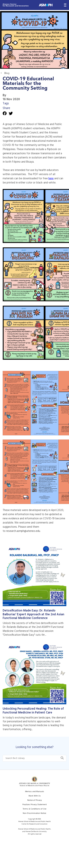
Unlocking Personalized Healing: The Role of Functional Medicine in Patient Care (33, 710)
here (51, 178)
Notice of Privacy (34, 800)
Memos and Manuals (34, 791)
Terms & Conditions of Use (34, 809)
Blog (6, 73)
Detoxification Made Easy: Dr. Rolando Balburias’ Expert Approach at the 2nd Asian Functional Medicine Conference (33, 614)
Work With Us (34, 796)
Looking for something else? (34, 747)
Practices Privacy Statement (34, 804)
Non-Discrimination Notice (34, 813)
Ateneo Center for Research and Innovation (16, 5)
